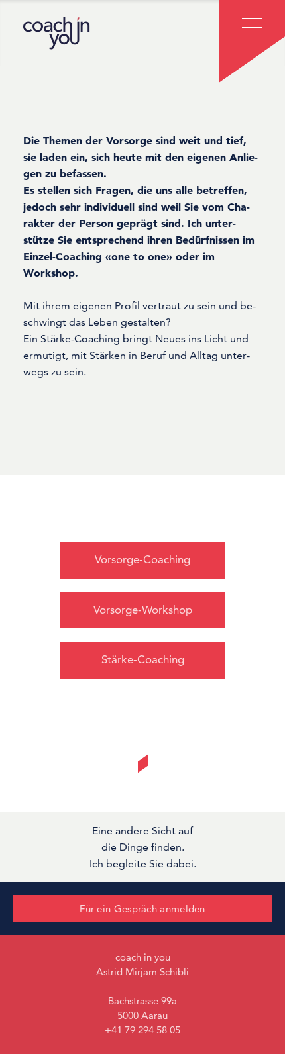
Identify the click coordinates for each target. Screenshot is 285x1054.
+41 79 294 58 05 (142, 1030)
